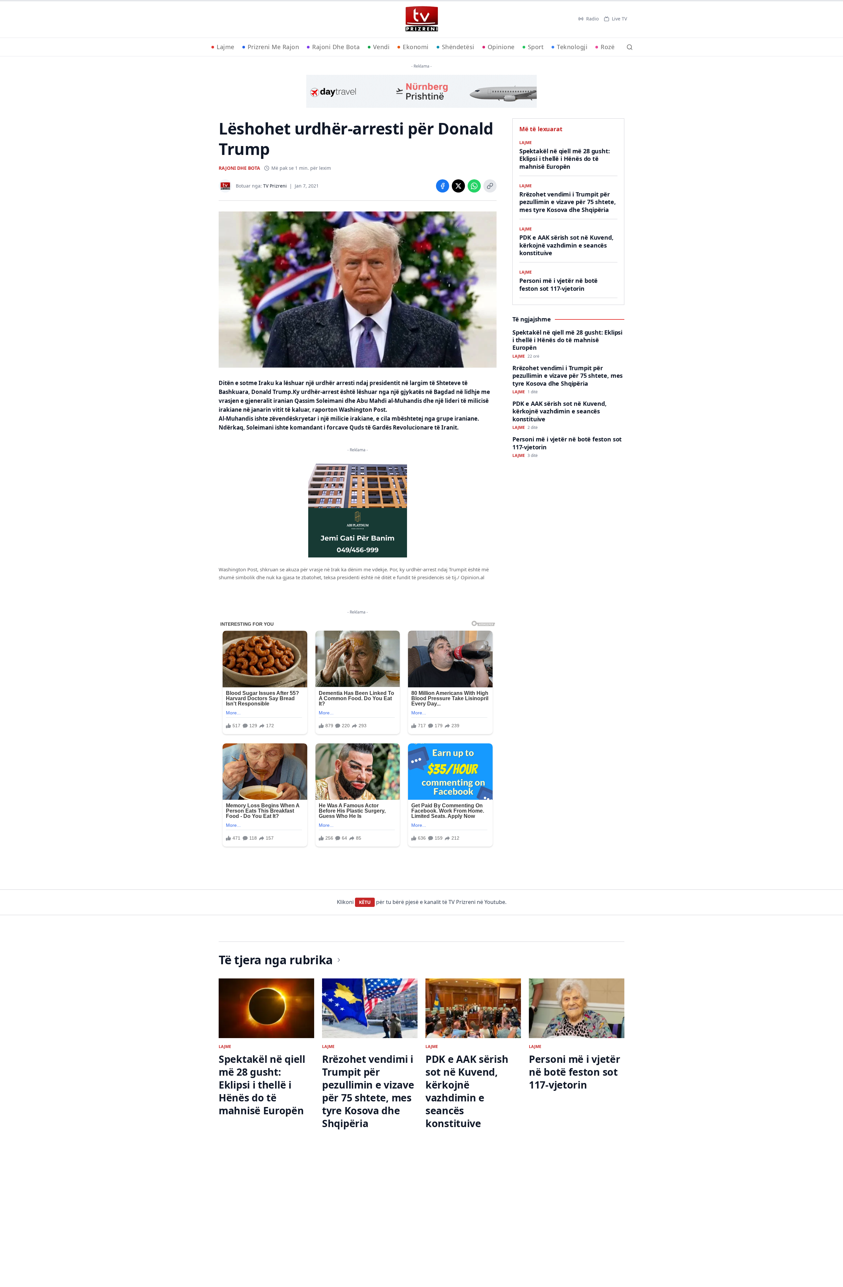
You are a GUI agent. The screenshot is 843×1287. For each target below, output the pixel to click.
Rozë (607, 47)
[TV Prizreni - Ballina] (421, 19)
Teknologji (572, 47)
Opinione (501, 47)
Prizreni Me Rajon (273, 47)
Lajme (225, 47)
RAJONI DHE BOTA (239, 168)
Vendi (381, 47)
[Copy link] (490, 186)
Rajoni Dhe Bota (336, 47)
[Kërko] (630, 47)
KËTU (365, 902)
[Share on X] (458, 186)
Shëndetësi (458, 47)
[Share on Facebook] (442, 186)
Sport (536, 47)
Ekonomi (416, 47)
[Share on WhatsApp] (474, 186)
